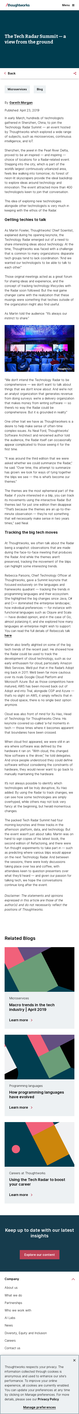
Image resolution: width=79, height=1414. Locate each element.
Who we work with (18, 1310)
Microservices (17, 89)
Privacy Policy (48, 1399)
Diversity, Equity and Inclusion (26, 1333)
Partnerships (13, 1303)
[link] (39, 1254)
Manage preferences (39, 1407)
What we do (13, 1295)
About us (11, 1287)
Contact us (12, 1348)
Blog (40, 89)
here (8, 635)
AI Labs (10, 1318)
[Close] (74, 1360)
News (9, 1325)
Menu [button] (66, 5)
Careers (10, 1340)
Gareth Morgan (21, 102)
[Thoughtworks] (18, 5)
